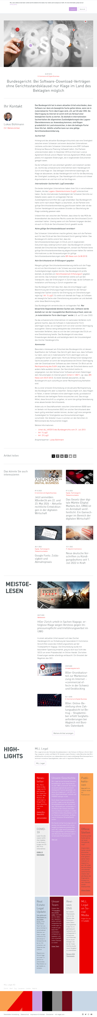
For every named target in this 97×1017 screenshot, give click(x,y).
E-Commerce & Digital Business (48, 76)
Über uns (54, 839)
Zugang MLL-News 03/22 (41, 813)
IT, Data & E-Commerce (74, 549)
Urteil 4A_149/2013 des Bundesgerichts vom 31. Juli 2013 (61, 429)
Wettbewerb (41, 617)
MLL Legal (40, 763)
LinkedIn (86, 921)
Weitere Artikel (14, 128)
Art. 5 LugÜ (48, 295)
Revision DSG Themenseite (70, 955)
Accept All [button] (73, 9)
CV (5, 128)
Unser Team (55, 946)
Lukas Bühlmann (57, 439)
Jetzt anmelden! (42, 818)
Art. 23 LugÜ (43, 435)
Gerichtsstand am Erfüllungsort (69, 273)
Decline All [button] (82, 9)
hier (43, 955)
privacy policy (13, 4)
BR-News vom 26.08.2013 (76, 256)
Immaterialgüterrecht (72, 668)
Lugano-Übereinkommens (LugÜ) (62, 191)
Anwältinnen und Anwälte (56, 912)
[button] (53, 456)
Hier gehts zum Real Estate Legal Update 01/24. (42, 918)
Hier (82, 788)
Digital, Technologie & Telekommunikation (73, 494)
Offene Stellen (85, 890)
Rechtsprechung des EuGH (46, 366)
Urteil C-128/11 (73, 374)
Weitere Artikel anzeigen (63, 733)
